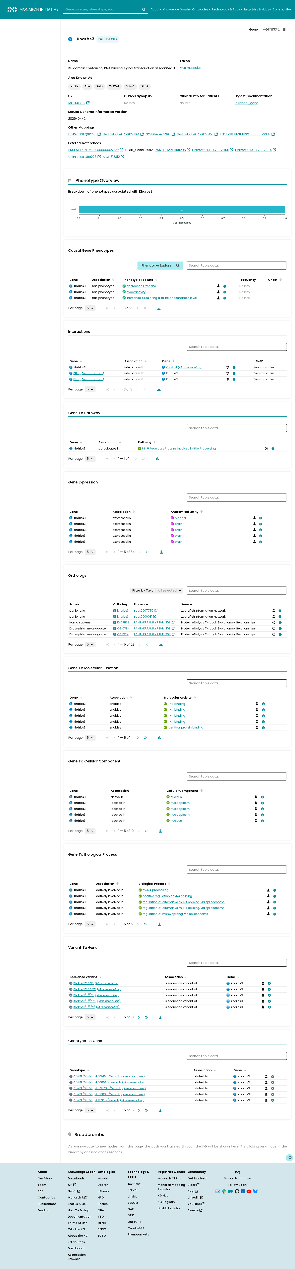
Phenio (103, 1204)
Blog (191, 1191)
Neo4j (72, 1191)
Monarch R (76, 1197)
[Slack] (224, 1191)
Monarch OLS (167, 1178)
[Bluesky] (255, 1191)
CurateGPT (136, 1228)
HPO (101, 1197)
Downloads (76, 1178)
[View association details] (224, 286)
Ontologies (201, 9)
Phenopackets (138, 1234)
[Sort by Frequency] (258, 279)
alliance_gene (246, 103)
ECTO (102, 1236)
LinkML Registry (169, 1208)
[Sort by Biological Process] (168, 883)
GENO (102, 1223)
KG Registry (166, 1202)
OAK (131, 1209)
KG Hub (163, 1195)
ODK (131, 1215)
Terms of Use (77, 1223)
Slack (192, 1185)
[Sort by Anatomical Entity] (200, 511)
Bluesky (193, 1210)
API (70, 1185)
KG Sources (76, 1242)
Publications (47, 1204)
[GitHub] (237, 1191)
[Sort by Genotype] (87, 1070)
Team (42, 1185)
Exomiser (134, 1184)
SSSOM (133, 1203)
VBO (101, 1217)
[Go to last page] (146, 552)
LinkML (132, 1196)
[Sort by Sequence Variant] (99, 977)
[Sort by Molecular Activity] (194, 697)
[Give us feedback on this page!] (289, 1157)
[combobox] (105, 10)
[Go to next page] (139, 552)
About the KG (78, 1236)
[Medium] (230, 1191)
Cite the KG (76, 1229)
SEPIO (102, 1229)
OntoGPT (134, 1222)
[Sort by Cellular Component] (200, 790)
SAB (40, 1191)
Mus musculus (190, 67)
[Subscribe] (218, 1191)
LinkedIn (194, 1197)
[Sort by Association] (112, 279)
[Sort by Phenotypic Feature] (155, 279)
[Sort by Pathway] (154, 442)
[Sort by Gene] (80, 279)
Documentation (79, 1217)
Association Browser (77, 1257)
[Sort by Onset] (280, 279)
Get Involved (197, 1178)
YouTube (194, 1204)
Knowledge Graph (176, 9)
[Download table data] (158, 308)
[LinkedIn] (243, 1191)
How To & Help (78, 1210)
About (156, 9)
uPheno (103, 1191)
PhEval (132, 1190)
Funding (43, 1210)
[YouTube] (248, 1191)
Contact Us (46, 1197)
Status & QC (77, 1204)
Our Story (45, 1178)
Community (282, 9)
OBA (101, 1210)
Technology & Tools (227, 9)
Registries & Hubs (257, 9)
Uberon (103, 1185)
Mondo (103, 1178)
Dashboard (76, 1248)
